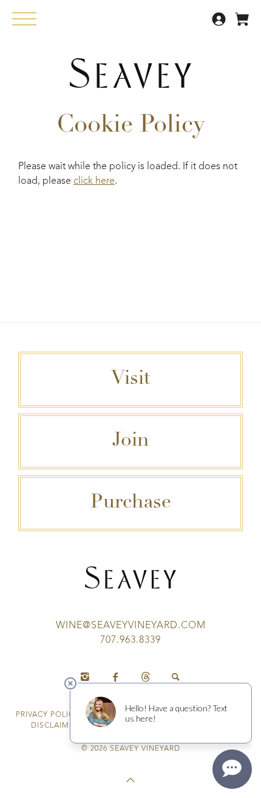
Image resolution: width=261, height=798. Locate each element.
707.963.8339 (130, 640)
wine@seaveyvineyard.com (131, 626)
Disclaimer (55, 725)
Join (130, 441)
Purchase (130, 503)
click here (94, 181)
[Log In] (220, 23)
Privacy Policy (47, 715)
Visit (131, 379)
